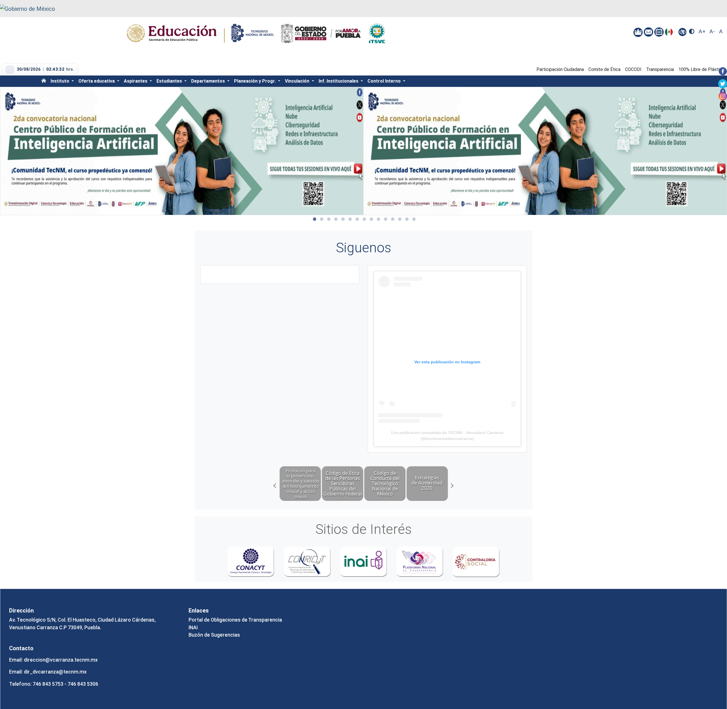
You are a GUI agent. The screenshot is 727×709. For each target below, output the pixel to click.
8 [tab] (364, 219)
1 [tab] (314, 219)
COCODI (633, 69)
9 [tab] (371, 219)
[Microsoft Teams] (638, 31)
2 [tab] (322, 219)
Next (452, 485)
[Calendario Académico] (659, 31)
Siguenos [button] (363, 248)
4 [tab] (336, 219)
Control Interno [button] (384, 81)
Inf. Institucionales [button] (339, 81)
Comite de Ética (604, 69)
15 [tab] (414, 219)
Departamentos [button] (208, 81)
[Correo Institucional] (649, 31)
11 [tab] (385, 219)
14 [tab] (407, 219)
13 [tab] (400, 219)
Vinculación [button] (297, 81)
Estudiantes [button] (169, 81)
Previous (275, 485)
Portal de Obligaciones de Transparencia (235, 620)
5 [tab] (343, 219)
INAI (193, 627)
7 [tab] (357, 219)
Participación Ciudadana (560, 69)
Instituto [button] (60, 81)
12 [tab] (393, 219)
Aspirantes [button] (136, 81)
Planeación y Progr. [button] (255, 81)
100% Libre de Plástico (701, 69)
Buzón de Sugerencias (214, 635)
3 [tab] (329, 219)
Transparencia (660, 69)
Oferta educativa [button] (97, 81)
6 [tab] (350, 219)
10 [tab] (378, 219)
